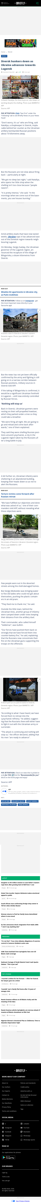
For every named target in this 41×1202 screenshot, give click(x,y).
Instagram (29, 300)
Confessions (5, 984)
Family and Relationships (8, 946)
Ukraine (12, 236)
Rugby (3, 957)
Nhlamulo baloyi (18, 801)
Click (17, 113)
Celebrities (4, 930)
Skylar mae (6, 801)
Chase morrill (23, 804)
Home (3, 52)
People (3, 888)
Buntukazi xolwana (9, 804)
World (10, 52)
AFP (20, 72)
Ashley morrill (32, 801)
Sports (3, 898)
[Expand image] (39, 77)
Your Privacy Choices (23, 1201)
